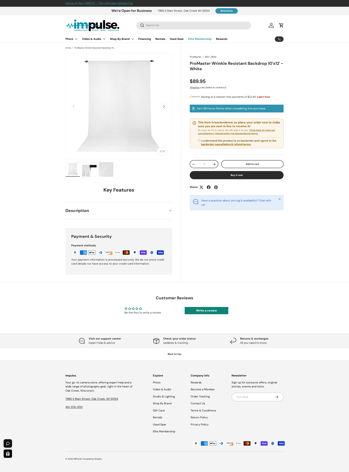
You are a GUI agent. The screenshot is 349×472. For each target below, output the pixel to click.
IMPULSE (77, 459)
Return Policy (199, 417)
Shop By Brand (120, 39)
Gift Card (159, 410)
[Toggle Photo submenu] (76, 39)
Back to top (174, 354)
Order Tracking (200, 396)
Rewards (221, 39)
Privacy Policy (199, 424)
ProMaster (195, 56)
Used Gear (177, 39)
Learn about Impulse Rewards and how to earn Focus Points (237, 109)
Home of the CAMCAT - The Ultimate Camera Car (99, 3)
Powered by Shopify (92, 459)
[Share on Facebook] (208, 187)
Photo (69, 39)
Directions (226, 10)
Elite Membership (200, 39)
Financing (144, 39)
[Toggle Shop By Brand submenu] (132, 39)
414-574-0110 (74, 407)
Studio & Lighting (164, 396)
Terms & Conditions (203, 410)
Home (68, 48)
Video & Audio (91, 39)
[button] (281, 25)
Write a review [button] (206, 310)
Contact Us (198, 403)
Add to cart (252, 164)
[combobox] (193, 25)
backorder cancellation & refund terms (226, 144)
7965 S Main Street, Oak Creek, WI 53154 (91, 399)
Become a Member (203, 389)
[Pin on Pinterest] (216, 187)
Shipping (194, 87)
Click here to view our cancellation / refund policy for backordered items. (236, 132)
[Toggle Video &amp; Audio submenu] (104, 39)
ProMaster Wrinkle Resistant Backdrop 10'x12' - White (94, 48)
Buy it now (237, 175)
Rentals (160, 39)
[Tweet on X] (201, 187)
